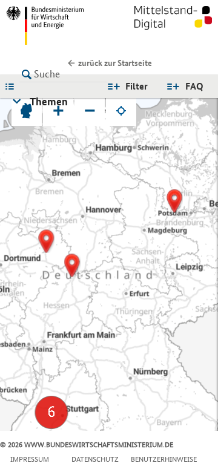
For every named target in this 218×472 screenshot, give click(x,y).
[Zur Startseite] (173, 25)
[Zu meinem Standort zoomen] (121, 111)
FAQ (194, 86)
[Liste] (13, 86)
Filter (136, 86)
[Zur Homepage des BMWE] (55, 25)
